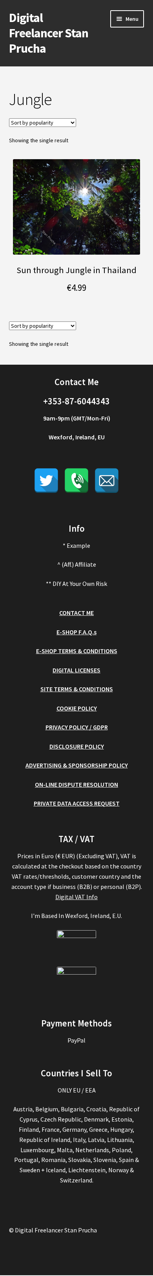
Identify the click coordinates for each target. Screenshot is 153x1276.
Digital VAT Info (76, 897)
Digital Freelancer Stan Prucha (48, 33)
